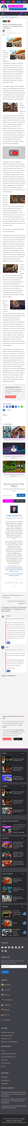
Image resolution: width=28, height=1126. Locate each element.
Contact (3, 1050)
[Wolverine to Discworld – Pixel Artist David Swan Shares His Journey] (7, 769)
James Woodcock (8, 30)
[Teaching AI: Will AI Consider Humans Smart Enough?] (7, 898)
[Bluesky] (11, 583)
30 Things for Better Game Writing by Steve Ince (18, 811)
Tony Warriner (4, 1083)
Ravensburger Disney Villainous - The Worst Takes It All (17, 913)
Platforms (7, 17)
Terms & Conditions (5, 1063)
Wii (16, 17)
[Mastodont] (9, 583)
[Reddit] (22, 583)
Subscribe (21, 495)
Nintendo (12, 17)
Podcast (24, 1)
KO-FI (7, 739)
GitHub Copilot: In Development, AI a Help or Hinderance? (18, 889)
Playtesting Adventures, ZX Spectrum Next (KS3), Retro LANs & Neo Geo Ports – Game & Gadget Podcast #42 (19, 845)
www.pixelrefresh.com (16, 578)
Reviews (18, 1)
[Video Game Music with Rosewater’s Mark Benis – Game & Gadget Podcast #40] (7, 863)
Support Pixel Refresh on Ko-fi (8, 1056)
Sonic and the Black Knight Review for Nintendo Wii (13, 596)
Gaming (8, 1)
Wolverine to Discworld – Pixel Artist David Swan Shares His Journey (18, 769)
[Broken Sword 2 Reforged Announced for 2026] (7, 759)
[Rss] (14, 586)
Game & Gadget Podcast (6, 1035)
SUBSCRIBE (21, 832)
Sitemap (3, 1066)
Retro (3, 1)
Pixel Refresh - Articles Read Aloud (9, 1041)
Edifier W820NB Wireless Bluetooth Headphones (16, 932)
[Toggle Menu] (3, 13)
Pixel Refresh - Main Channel (8, 1032)
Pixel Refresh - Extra (6, 1038)
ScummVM (18, 69)
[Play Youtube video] (15, 153)
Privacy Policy (4, 1060)
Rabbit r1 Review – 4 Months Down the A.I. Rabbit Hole (17, 880)
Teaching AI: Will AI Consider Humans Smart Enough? (18, 899)
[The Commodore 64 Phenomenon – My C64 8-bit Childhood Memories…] (7, 778)
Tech (13, 1)
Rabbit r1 (15, 923)
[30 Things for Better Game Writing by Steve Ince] (7, 811)
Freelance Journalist (17, 1120)
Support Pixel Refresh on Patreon (9, 1053)
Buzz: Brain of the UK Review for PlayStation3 (16, 602)
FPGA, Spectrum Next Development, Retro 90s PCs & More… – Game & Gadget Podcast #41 (18, 854)
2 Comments (6, 35)
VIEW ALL (22, 753)
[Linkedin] (16, 583)
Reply (8, 642)
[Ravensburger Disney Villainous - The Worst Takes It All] (7, 913)
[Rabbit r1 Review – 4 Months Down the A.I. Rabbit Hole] (7, 880)
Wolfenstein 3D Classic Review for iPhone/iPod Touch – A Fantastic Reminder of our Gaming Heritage (13, 1094)
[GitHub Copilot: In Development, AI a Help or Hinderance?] (7, 889)
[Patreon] (14, 583)
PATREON (18, 739)
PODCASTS (15, 832)
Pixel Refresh (15, 6)
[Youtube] (6, 583)
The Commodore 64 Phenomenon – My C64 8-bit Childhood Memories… (18, 778)
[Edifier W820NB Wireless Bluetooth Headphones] (7, 932)
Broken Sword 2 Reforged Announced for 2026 (18, 759)
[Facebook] (19, 583)
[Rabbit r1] (7, 923)
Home (2, 17)
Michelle (8, 616)
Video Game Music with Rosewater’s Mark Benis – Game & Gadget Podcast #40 (18, 863)
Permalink (22, 618)
